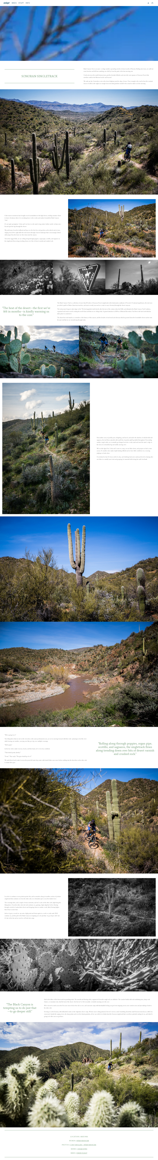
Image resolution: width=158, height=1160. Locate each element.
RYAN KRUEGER (83, 1141)
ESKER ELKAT (82, 1153)
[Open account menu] (148, 3)
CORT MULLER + (77, 1145)
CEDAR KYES (82, 1149)
